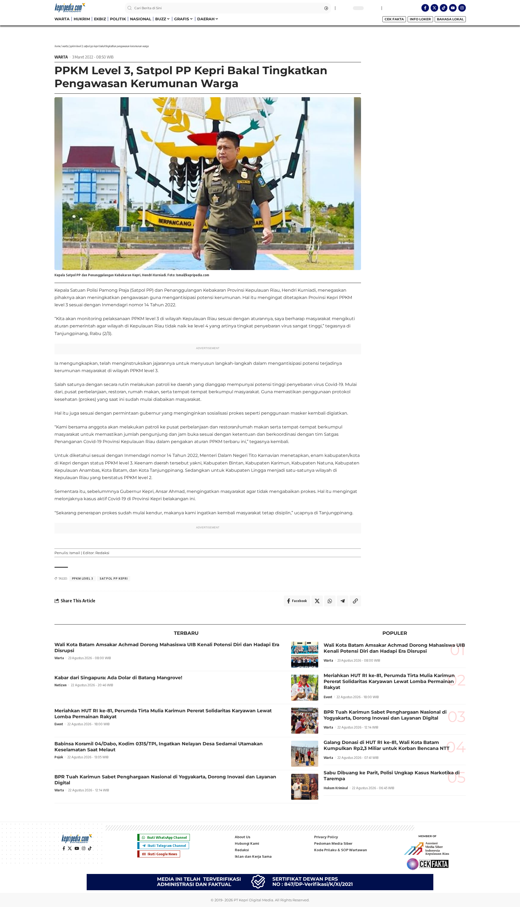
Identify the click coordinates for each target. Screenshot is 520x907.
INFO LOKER (420, 19)
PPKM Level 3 (82, 578)
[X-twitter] (434, 8)
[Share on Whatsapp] (330, 601)
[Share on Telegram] (342, 601)
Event (58, 724)
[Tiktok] (443, 8)
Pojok (58, 757)
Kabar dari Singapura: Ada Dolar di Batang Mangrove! (118, 677)
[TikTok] (90, 848)
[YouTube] (76, 848)
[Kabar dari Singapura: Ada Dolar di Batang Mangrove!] (304, 688)
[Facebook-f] (425, 8)
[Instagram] (462, 8)
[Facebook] (63, 848)
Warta (65, 46)
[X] (69, 848)
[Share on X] (317, 601)
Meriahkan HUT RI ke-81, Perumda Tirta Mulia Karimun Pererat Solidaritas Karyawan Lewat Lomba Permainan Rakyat (389, 681)
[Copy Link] (355, 601)
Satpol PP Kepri (114, 578)
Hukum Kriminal (336, 788)
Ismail (74, 553)
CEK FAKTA (394, 19)
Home (57, 46)
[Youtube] (453, 8)
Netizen (60, 685)
